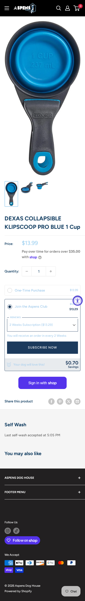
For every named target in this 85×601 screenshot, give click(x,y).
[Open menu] (7, 8)
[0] (77, 8)
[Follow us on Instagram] (8, 531)
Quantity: (12, 271)
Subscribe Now (42, 347)
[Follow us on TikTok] (16, 531)
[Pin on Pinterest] (60, 401)
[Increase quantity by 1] (51, 271)
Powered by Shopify (18, 591)
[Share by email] (77, 401)
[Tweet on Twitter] (69, 401)
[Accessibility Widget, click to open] (78, 300)
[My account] (67, 8)
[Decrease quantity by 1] (27, 271)
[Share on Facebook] (51, 401)
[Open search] (58, 8)
